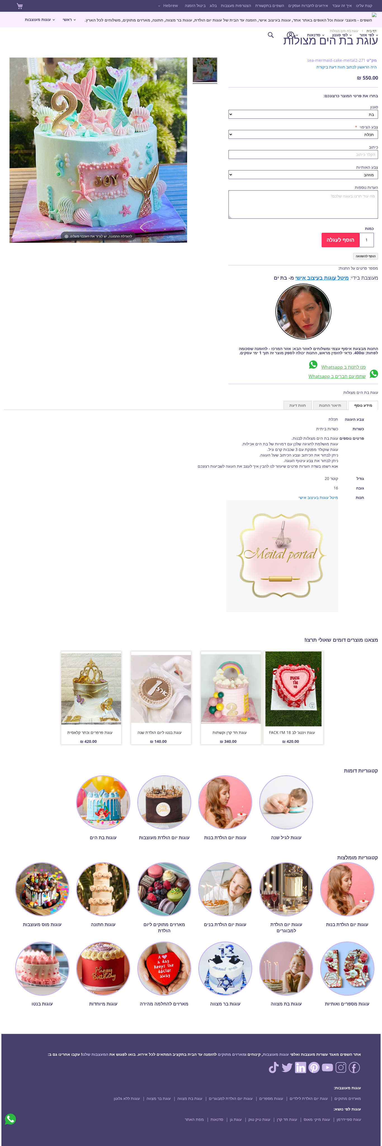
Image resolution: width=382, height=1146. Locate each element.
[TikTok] (273, 1071)
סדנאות (217, 1119)
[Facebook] (354, 1071)
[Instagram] (340, 1071)
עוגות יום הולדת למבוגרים (231, 1098)
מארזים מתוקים (231, 1054)
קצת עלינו (364, 5)
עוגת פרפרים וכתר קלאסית (89, 732)
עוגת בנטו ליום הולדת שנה (159, 732)
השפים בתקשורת (269, 5)
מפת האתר (194, 1119)
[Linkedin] (300, 1071)
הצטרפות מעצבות (236, 5)
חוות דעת (297, 405)
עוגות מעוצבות (276, 1054)
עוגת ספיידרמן (349, 1119)
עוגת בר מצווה (159, 1098)
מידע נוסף (363, 405)
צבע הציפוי (368, 127)
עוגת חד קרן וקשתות (230, 732)
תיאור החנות (330, 405)
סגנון (374, 107)
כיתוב (373, 147)
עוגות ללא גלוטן (127, 1098)
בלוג (213, 5)
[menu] (191, 27)
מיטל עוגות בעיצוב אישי (322, 277)
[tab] (363, 405)
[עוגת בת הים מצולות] (205, 71)
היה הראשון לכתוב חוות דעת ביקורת (347, 67)
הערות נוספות (366, 187)
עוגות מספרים (271, 1098)
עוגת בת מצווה (189, 1098)
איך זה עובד (342, 5)
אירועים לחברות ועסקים (308, 5)
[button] (167, 6)
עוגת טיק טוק (259, 1119)
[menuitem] (230, 19)
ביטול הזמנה (195, 5)
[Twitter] (287, 1071)
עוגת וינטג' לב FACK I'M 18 (292, 732)
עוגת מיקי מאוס (317, 1119)
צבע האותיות (367, 167)
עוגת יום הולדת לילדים (309, 1098)
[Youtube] (327, 1071)
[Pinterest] (314, 1071)
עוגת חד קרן (287, 1119)
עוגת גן (236, 1119)
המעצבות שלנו (95, 1054)
